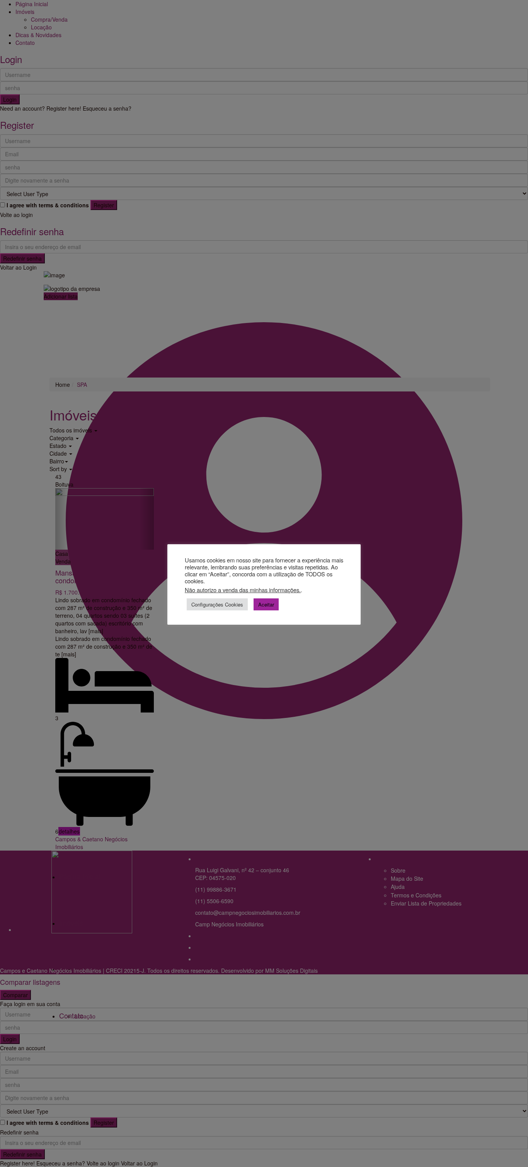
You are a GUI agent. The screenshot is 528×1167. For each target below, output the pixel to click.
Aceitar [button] (266, 604)
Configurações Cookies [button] (217, 604)
